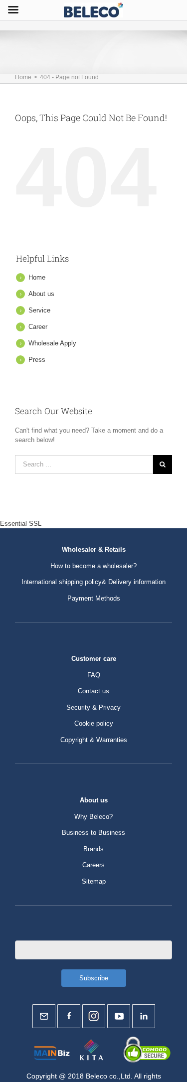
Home (36, 277)
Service (39, 310)
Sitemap (94, 881)
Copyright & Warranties (93, 740)
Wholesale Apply (52, 343)
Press (36, 359)
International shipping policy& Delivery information (93, 582)
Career (37, 326)
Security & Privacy (93, 707)
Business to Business (93, 832)
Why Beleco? (93, 816)
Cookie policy (93, 723)
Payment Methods (93, 598)
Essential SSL (20, 523)
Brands (93, 849)
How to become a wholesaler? (93, 566)
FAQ (93, 675)
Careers (93, 865)
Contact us (93, 691)
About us (41, 294)
